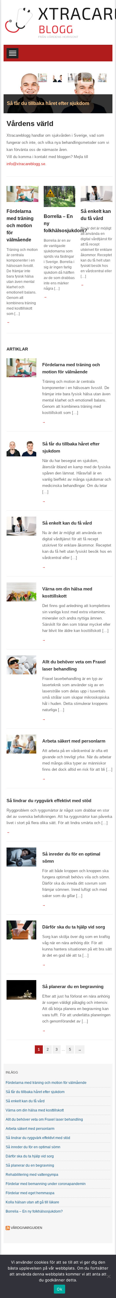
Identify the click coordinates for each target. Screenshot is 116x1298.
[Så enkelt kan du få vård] (96, 193)
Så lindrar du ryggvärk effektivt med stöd (49, 800)
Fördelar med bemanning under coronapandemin (46, 1184)
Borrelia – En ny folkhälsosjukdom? (34, 1211)
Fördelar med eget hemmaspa (30, 1193)
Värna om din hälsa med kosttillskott (35, 1110)
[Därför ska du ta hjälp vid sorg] (21, 929)
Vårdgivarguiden (26, 1227)
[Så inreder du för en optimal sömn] (21, 856)
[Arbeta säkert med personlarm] (21, 743)
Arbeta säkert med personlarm (73, 740)
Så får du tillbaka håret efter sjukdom (35, 1092)
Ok (59, 1289)
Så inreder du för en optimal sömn (33, 1147)
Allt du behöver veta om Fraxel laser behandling (44, 1119)
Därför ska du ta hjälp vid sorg (73, 926)
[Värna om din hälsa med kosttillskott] (21, 591)
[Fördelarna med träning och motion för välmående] (22, 193)
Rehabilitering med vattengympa (32, 1175)
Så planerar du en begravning (73, 986)
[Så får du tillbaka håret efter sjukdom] (21, 446)
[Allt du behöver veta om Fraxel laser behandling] (21, 664)
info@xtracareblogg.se (26, 164)
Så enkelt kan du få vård (67, 522)
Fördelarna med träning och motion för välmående (20, 225)
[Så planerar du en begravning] (21, 989)
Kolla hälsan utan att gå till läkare (32, 1202)
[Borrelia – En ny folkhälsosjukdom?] (60, 196)
